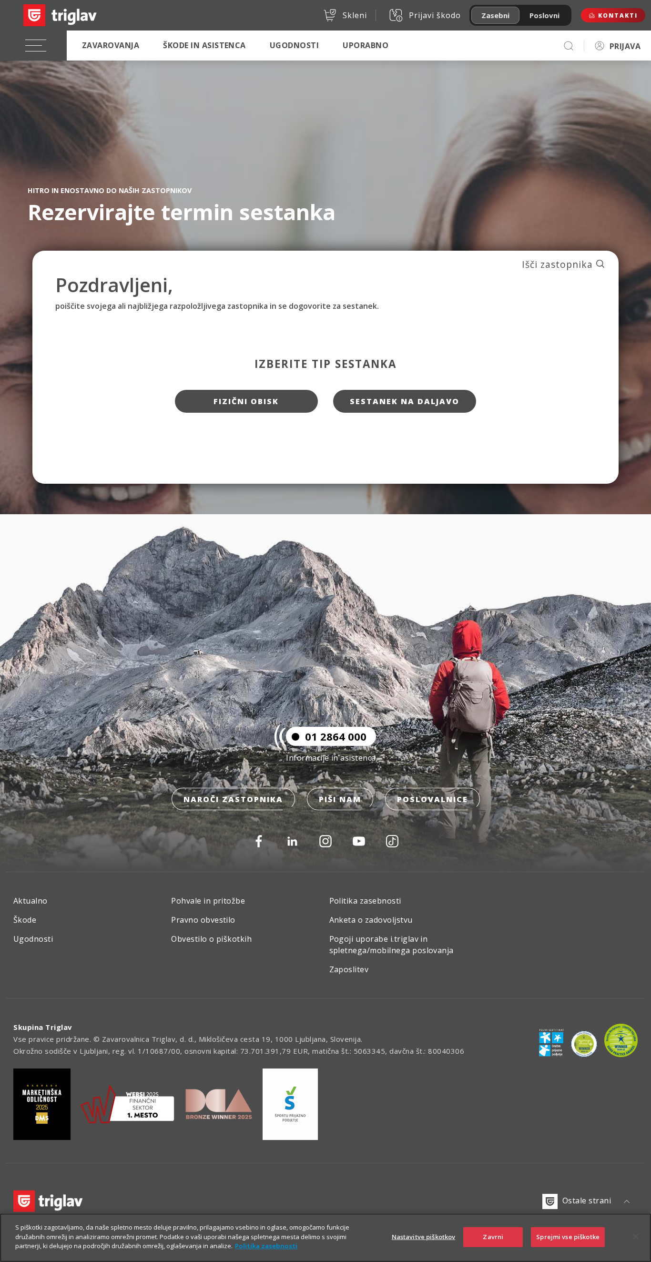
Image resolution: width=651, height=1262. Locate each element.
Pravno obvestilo (203, 920)
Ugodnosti (294, 45)
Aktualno (30, 901)
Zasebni (495, 15)
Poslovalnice (432, 799)
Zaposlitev (349, 969)
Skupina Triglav (42, 1027)
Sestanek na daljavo (404, 401)
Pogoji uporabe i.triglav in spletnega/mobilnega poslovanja (391, 945)
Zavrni (493, 1236)
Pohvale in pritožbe (208, 901)
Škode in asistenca (204, 45)
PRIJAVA (625, 46)
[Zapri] (635, 1236)
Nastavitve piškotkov (424, 1236)
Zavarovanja (110, 45)
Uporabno (365, 45)
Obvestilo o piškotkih (211, 939)
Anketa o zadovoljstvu (371, 920)
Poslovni (544, 15)
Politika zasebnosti (365, 901)
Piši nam (340, 799)
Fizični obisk (246, 401)
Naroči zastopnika (233, 799)
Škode (24, 920)
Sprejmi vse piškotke (568, 1236)
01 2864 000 (335, 736)
